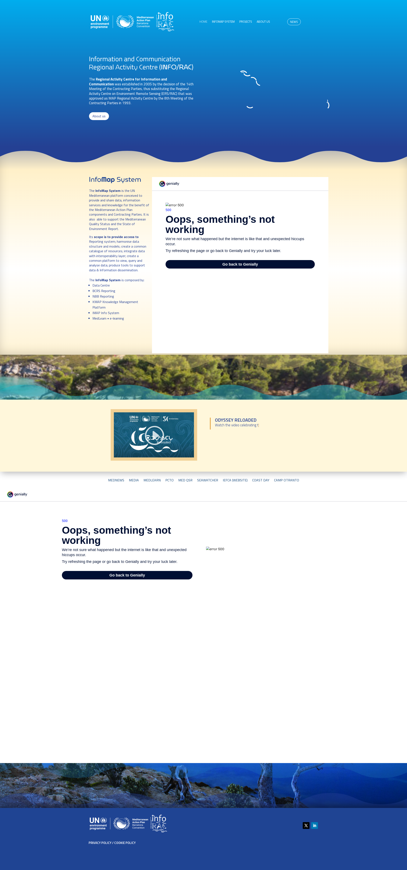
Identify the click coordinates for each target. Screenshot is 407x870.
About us (263, 22)
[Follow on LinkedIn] (314, 825)
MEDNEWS (116, 481)
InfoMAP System (223, 22)
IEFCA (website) (235, 481)
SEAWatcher (207, 481)
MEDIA (134, 481)
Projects (245, 22)
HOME (203, 22)
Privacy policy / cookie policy (112, 842)
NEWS (294, 22)
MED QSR (185, 481)
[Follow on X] (306, 825)
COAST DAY (260, 481)
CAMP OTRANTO (286, 481)
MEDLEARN (152, 481)
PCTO (169, 481)
